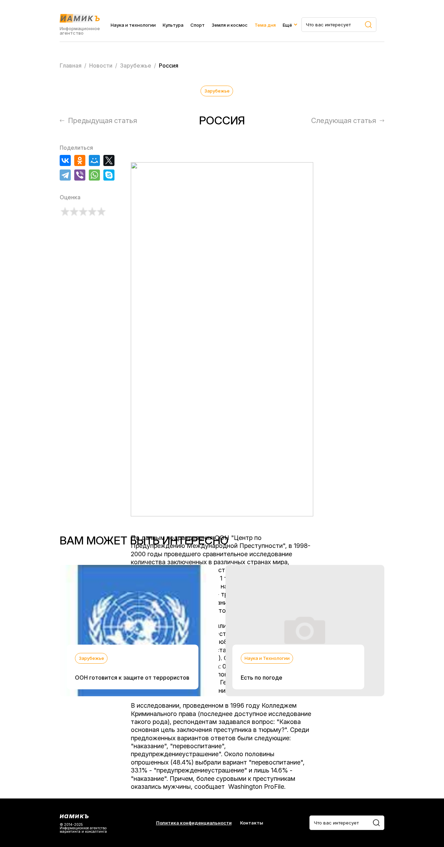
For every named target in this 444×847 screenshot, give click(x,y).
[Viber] (79, 175)
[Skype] (108, 175)
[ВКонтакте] (65, 160)
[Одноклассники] (79, 160)
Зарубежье (217, 91)
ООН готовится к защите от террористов (132, 677)
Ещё (287, 25)
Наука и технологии (133, 25)
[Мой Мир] (94, 160)
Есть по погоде (261, 677)
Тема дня (265, 25)
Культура (173, 25)
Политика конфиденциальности (194, 823)
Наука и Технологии (267, 658)
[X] (108, 160)
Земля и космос (230, 25)
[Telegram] (65, 175)
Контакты (251, 823)
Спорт (197, 25)
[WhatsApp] (94, 175)
